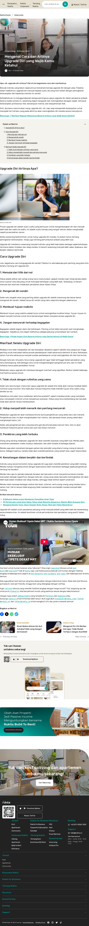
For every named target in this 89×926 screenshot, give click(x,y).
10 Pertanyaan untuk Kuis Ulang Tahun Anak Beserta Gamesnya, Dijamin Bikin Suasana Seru (44, 502)
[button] (79, 4)
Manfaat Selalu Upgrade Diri (16, 147)
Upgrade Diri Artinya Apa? (15, 128)
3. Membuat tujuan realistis (17, 140)
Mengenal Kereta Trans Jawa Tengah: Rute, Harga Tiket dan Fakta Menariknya (37, 505)
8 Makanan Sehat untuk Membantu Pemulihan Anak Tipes (28, 499)
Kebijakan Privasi (40, 922)
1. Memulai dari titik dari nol (17, 135)
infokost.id (14, 591)
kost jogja (61, 574)
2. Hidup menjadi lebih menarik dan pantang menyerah (27, 152)
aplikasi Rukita (24, 596)
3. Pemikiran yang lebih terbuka (18, 155)
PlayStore (49, 596)
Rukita (27, 571)
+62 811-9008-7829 (78, 825)
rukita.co (12, 599)
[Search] (65, 4)
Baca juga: (37, 116)
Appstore (62, 596)
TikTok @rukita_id (22, 601)
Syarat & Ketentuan (28, 922)
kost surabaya (50, 574)
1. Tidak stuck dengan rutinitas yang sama (22, 150)
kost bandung (37, 574)
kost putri (13, 571)
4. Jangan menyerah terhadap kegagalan (22, 143)
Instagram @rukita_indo (65, 599)
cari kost (8, 588)
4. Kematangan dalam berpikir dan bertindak (23, 158)
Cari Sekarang (44, 783)
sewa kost (55, 568)
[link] (27, 659)
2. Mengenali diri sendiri (15, 137)
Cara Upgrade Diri (12, 132)
